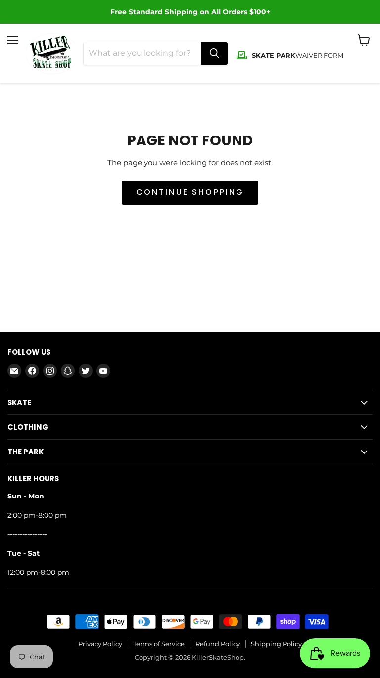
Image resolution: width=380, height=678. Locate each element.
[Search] (214, 53)
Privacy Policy (100, 644)
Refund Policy (217, 644)
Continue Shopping (190, 192)
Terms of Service (159, 644)
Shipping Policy (276, 644)
